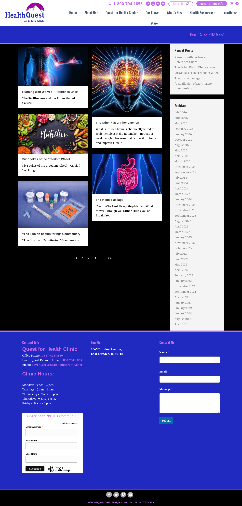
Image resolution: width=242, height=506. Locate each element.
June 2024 (181, 183)
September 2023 (185, 215)
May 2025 (181, 150)
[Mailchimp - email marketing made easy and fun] (59, 472)
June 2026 (181, 118)
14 (109, 258)
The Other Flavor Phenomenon (117, 122)
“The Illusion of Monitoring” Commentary (51, 234)
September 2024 (185, 172)
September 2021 (185, 291)
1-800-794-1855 (128, 3)
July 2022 (181, 253)
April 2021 (181, 297)
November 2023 (185, 210)
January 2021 (183, 302)
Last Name (31, 454)
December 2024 (185, 167)
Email (164, 371)
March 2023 (182, 232)
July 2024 (181, 177)
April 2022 (181, 270)
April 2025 (181, 156)
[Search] (187, 3)
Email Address (34, 426)
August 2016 (183, 319)
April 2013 (181, 324)
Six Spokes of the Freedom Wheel (46, 159)
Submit (166, 420)
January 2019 (183, 308)
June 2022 (181, 259)
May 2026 (181, 123)
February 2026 (184, 129)
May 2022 (181, 264)
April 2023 (181, 226)
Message (165, 389)
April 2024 (181, 188)
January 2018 (183, 313)
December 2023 (185, 205)
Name (164, 352)
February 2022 (184, 275)
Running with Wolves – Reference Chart (50, 91)
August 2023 (183, 221)
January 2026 (183, 134)
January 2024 (183, 199)
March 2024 (182, 194)
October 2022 (183, 248)
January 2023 (183, 237)
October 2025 (183, 139)
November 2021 (185, 286)
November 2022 (185, 243)
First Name (32, 440)
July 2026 (181, 112)
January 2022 (183, 281)
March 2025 (182, 161)
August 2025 (183, 145)
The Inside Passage (109, 199)
